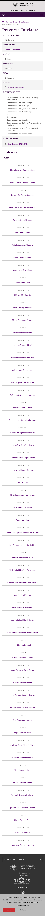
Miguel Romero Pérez (22, 733)
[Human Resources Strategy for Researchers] (22, 893)
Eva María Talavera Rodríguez (23, 795)
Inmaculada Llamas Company (22, 470)
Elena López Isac (22, 520)
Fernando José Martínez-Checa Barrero (22, 583)
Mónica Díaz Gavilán (22, 295)
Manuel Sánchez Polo (22, 770)
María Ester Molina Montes (22, 608)
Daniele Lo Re (22, 483)
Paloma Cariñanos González (22, 195)
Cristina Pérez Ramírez (22, 683)
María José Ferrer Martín (22, 345)
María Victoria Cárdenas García (22, 183)
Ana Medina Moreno (22, 595)
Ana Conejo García (22, 233)
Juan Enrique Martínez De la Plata (22, 545)
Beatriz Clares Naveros (22, 220)
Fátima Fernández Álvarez (22, 320)
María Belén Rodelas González (22, 708)
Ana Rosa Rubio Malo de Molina (22, 745)
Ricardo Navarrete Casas (22, 658)
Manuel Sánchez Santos (22, 783)
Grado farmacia (24, 22)
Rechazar (23, 910)
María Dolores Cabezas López (22, 170)
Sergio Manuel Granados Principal (22, 420)
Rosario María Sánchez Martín (22, 758)
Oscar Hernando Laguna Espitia (22, 458)
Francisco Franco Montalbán (22, 358)
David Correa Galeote (22, 258)
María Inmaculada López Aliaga (22, 495)
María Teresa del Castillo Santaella (22, 208)
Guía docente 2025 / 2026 (17, 144)
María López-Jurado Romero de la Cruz (23, 533)
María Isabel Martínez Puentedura (22, 570)
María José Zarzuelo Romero (22, 845)
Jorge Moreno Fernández (22, 645)
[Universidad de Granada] (22, 4)
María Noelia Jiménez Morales (22, 433)
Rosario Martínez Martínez (22, 558)
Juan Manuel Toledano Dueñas (22, 808)
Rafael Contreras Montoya (22, 245)
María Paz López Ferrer (22, 508)
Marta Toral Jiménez (22, 820)
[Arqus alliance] (22, 880)
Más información (23, 905)
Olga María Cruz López (22, 270)
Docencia (9, 22)
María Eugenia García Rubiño (22, 383)
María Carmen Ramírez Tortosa (22, 695)
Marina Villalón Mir (22, 833)
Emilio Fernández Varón (22, 333)
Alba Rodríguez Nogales (22, 720)
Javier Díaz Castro (22, 283)
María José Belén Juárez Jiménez (22, 445)
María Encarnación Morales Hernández (22, 633)
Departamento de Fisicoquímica (22, 10)
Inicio (3, 22)
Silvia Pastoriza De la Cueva (22, 670)
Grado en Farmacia (12, 49)
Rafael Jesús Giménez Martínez (22, 395)
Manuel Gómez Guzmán (22, 408)
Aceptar (8, 910)
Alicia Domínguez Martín (23, 308)
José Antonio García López (22, 370)
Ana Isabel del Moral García (22, 620)
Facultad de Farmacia (16, 87)
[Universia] (22, 887)
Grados (15, 22)
